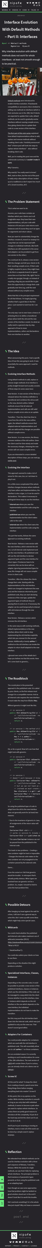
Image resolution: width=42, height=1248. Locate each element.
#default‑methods (18, 43)
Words (5, 10)
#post (4, 43)
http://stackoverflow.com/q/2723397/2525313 (25, 942)
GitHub (10, 1069)
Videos (15, 10)
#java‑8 (25, 46)
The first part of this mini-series (19, 133)
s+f (2, 1203)
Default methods (14, 101)
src (2, 1187)
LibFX (10, 1063)
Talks (33, 10)
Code (24, 10)
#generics (15, 46)
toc (2, 1195)
